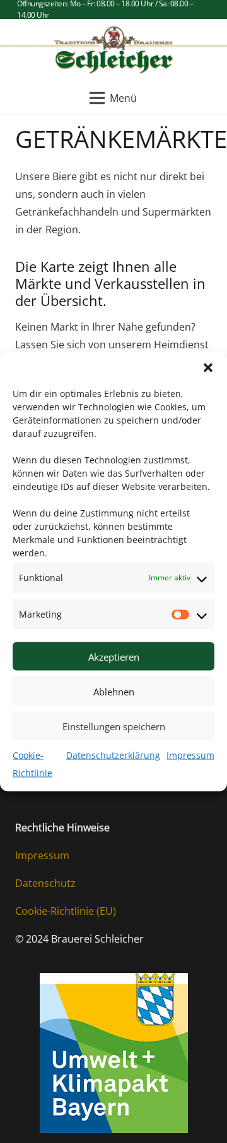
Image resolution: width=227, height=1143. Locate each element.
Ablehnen (113, 691)
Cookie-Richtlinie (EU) (65, 911)
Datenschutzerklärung (113, 755)
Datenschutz (45, 883)
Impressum (190, 755)
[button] (208, 368)
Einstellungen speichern (113, 725)
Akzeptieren (113, 656)
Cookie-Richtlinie (32, 764)
